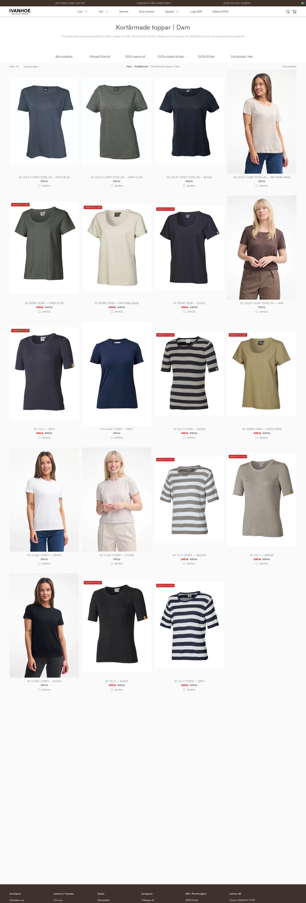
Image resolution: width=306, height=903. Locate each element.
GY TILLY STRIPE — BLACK (189, 429)
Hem (129, 66)
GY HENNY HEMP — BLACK (189, 303)
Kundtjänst (15, 893)
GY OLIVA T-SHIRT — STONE (117, 555)
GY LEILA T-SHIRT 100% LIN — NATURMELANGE (262, 177)
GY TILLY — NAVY (44, 429)
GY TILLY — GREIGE (262, 555)
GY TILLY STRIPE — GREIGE (189, 555)
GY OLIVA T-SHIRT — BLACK (44, 681)
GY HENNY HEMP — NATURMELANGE (117, 303)
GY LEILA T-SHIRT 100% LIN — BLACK (189, 177)
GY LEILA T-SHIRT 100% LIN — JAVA (261, 303)
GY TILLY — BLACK (116, 681)
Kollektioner (141, 66)
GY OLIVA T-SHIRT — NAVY (117, 429)
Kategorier (147, 893)
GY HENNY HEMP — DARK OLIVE (44, 303)
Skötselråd (103, 900)
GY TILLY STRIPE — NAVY (189, 681)
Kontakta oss (17, 900)
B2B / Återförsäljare (196, 893)
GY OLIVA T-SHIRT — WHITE (44, 555)
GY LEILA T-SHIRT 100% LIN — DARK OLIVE (117, 177)
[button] (288, 11)
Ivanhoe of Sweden (64, 893)
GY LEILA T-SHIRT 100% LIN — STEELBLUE (44, 177)
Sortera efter (31, 66)
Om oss (58, 900)
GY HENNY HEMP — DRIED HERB (261, 429)
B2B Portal (192, 900)
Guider (101, 893)
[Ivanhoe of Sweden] (20, 11)
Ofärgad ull (148, 900)
